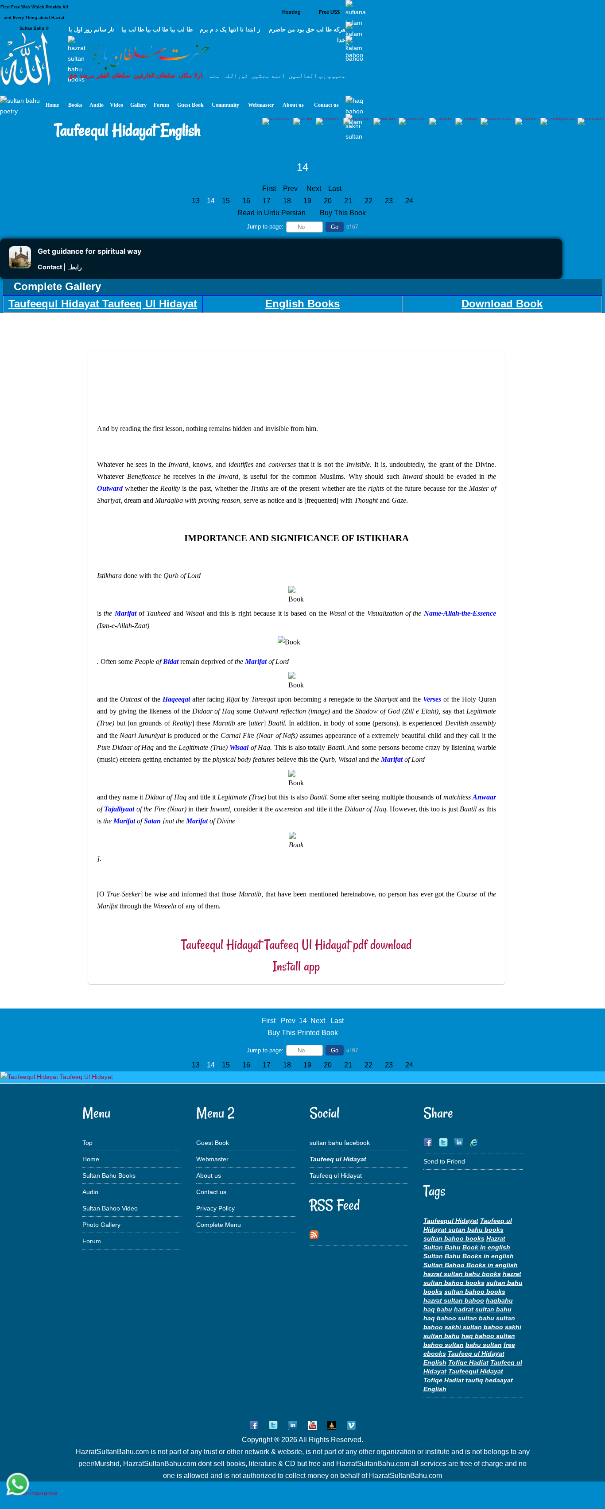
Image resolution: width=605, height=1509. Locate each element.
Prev (290, 188)
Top (87, 1142)
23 (389, 201)
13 (195, 201)
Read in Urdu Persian (272, 213)
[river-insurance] (33, 1492)
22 (368, 201)
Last (334, 188)
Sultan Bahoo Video (110, 1208)
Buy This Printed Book (302, 1032)
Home (90, 1159)
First (269, 188)
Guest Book (212, 1142)
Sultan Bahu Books (109, 1175)
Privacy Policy (215, 1208)
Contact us (211, 1191)
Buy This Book (343, 213)
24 (409, 201)
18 (287, 201)
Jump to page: (265, 226)
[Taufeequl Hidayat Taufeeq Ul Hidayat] (56, 1076)
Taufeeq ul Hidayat (336, 1175)
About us (208, 1175)
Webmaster (212, 1159)
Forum (91, 1241)
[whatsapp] (17, 1485)
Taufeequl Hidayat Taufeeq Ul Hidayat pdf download (296, 944)
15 (226, 201)
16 (246, 201)
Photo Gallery (101, 1224)
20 (327, 201)
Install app (296, 966)
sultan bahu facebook (340, 1142)
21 (348, 201)
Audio (90, 1191)
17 (266, 201)
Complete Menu (218, 1224)
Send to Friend (444, 1161)
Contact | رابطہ (60, 267)
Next (314, 188)
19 (307, 201)
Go (334, 227)
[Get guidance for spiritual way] (20, 266)
